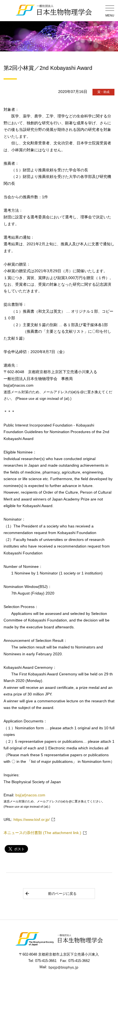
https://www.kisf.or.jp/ (31, 820)
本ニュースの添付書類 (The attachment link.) (42, 833)
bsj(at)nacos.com (30, 795)
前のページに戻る (62, 894)
